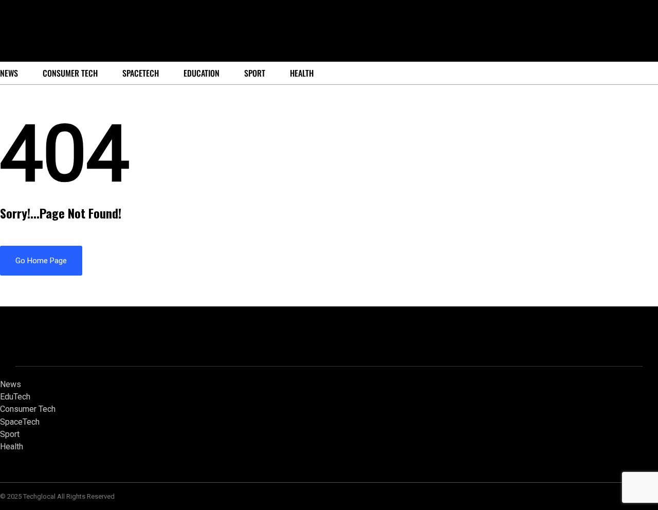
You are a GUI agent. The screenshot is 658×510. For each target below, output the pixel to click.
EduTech (15, 397)
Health (302, 73)
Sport (254, 73)
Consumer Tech (70, 73)
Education (202, 73)
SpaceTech (140, 73)
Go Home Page (41, 260)
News (10, 384)
